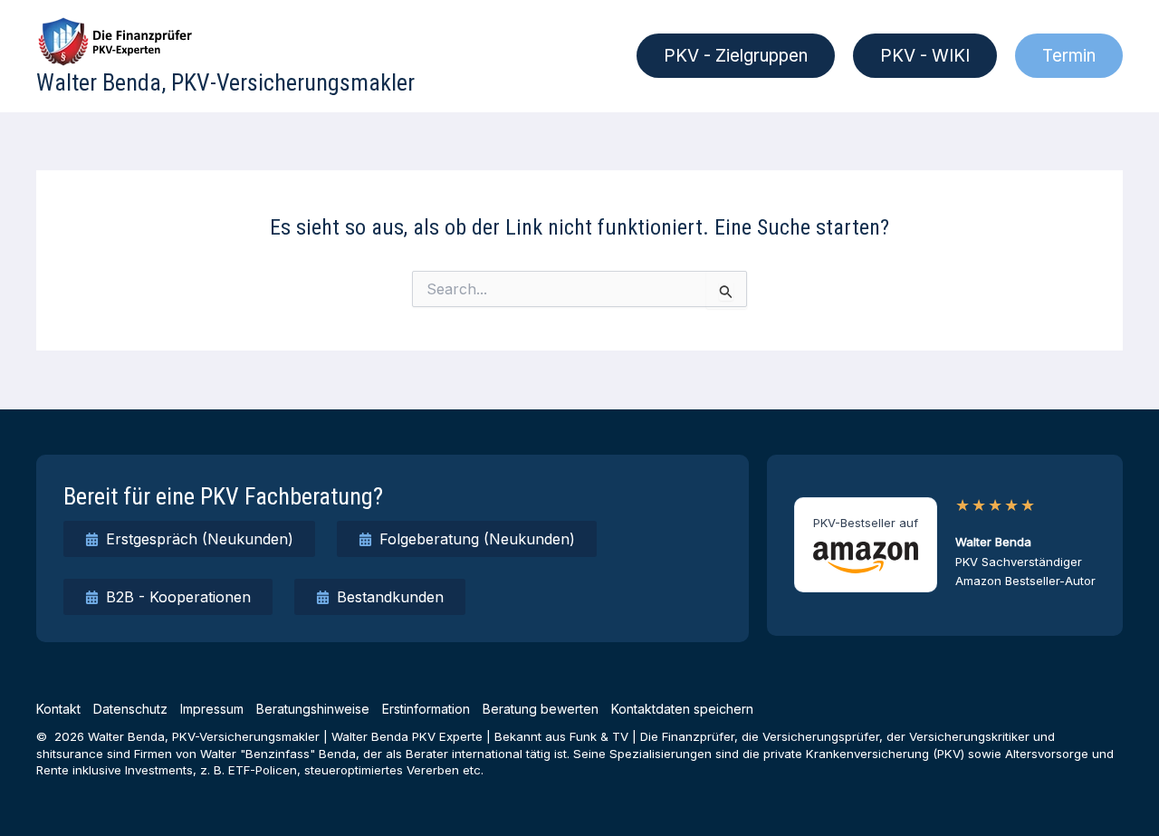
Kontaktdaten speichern (682, 708)
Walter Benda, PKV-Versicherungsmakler (225, 82)
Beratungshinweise (312, 708)
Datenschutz (130, 708)
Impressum (212, 708)
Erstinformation (426, 708)
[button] (736, 56)
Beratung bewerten (541, 708)
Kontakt (58, 708)
